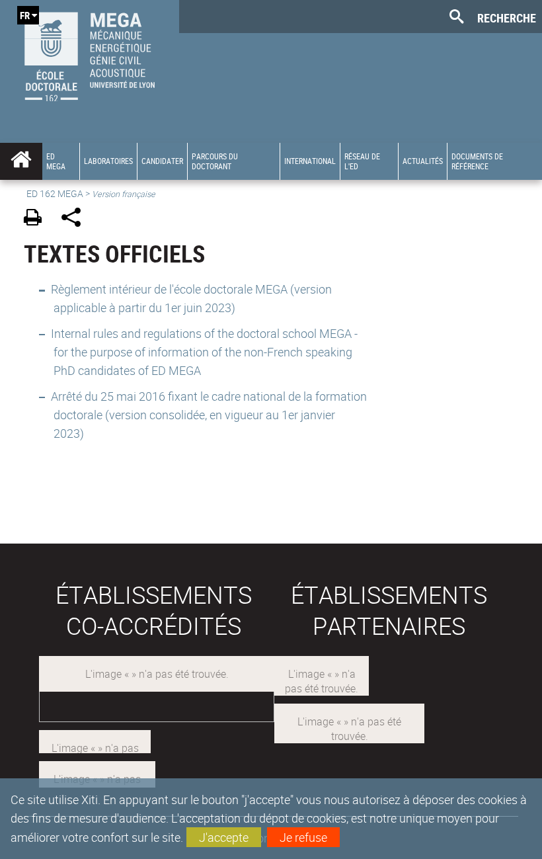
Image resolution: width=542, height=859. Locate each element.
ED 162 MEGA (54, 193)
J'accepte (224, 837)
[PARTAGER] (75, 219)
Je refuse (303, 837)
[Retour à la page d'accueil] (89, 53)
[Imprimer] (37, 219)
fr (25, 15)
